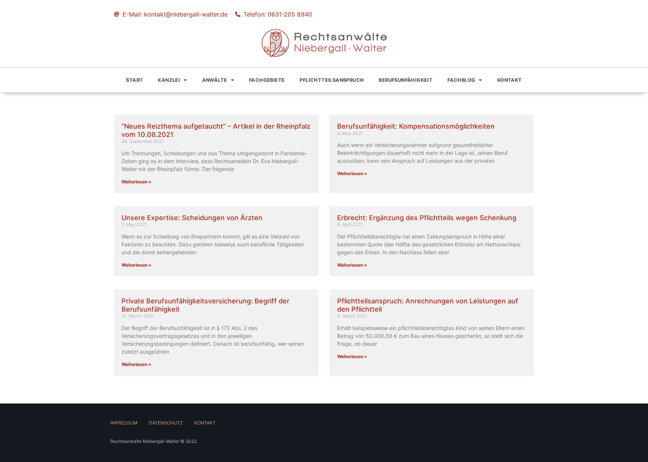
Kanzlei (169, 80)
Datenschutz (166, 423)
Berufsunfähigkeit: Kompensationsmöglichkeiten (416, 126)
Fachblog (461, 80)
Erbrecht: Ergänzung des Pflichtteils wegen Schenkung (426, 218)
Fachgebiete (267, 80)
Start (134, 80)
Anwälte (214, 80)
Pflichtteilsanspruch (332, 80)
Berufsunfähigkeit (405, 80)
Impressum (124, 423)
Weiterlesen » (137, 181)
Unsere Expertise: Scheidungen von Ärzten (192, 218)
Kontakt (509, 80)
